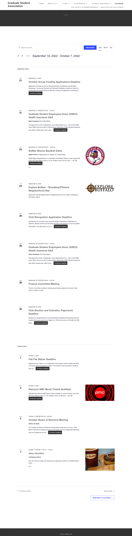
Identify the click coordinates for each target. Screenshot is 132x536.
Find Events (90, 48)
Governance (79, 3)
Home (41, 3)
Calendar (119, 3)
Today (28, 56)
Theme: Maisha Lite (66, 534)
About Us (52, 3)
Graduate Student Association (19, 5)
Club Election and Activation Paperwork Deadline (51, 312)
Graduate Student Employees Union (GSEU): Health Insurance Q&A (53, 115)
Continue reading (36, 93)
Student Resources (101, 3)
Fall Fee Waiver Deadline (42, 359)
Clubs (65, 3)
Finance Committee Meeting (44, 283)
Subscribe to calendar (101, 498)
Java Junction (36, 453)
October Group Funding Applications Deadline (54, 81)
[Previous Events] (18, 56)
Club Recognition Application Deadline (50, 217)
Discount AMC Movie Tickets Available (50, 389)
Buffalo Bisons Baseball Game (45, 150)
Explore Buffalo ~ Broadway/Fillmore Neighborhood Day (49, 189)
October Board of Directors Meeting (48, 419)
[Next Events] (22, 56)
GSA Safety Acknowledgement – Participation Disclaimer (97, 7)
